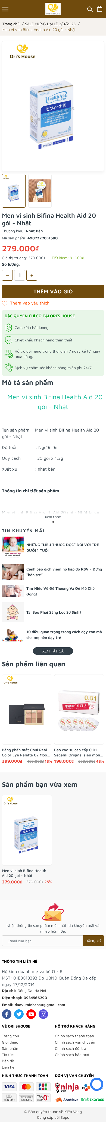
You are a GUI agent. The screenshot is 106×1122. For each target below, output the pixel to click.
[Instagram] (43, 1014)
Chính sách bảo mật (72, 1054)
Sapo (65, 1117)
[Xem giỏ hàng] (99, 9)
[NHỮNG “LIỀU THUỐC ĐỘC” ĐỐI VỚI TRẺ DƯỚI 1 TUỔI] (13, 547)
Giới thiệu (10, 1042)
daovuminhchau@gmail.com (40, 1004)
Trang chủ (10, 1036)
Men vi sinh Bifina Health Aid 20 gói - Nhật (24, 873)
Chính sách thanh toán (74, 1036)
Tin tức (8, 1054)
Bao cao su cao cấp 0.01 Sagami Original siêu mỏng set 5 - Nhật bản (78, 752)
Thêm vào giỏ (53, 291)
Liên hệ (8, 1067)
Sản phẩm (10, 1048)
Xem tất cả (53, 651)
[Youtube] (31, 1014)
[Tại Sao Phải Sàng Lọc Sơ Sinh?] (13, 612)
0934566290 (35, 997)
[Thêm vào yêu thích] (25, 303)
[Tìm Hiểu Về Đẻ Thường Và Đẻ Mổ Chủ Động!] (13, 591)
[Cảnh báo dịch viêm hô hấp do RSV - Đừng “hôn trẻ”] (13, 572)
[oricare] (53, 9)
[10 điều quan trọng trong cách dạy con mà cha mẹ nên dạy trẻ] (13, 634)
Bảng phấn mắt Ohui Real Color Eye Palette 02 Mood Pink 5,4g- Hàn (25, 752)
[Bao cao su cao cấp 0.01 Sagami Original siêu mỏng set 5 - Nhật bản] (79, 709)
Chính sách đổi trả (70, 1048)
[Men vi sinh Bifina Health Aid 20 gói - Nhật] (27, 830)
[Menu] (5, 8)
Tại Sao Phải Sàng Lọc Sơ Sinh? (53, 612)
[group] (53, 106)
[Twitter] (19, 1014)
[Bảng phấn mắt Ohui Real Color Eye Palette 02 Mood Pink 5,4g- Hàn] (27, 709)
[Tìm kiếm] (90, 9)
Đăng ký (93, 941)
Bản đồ (8, 1060)
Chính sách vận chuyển (75, 1042)
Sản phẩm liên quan (33, 664)
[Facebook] (6, 1014)
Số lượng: (11, 264)
